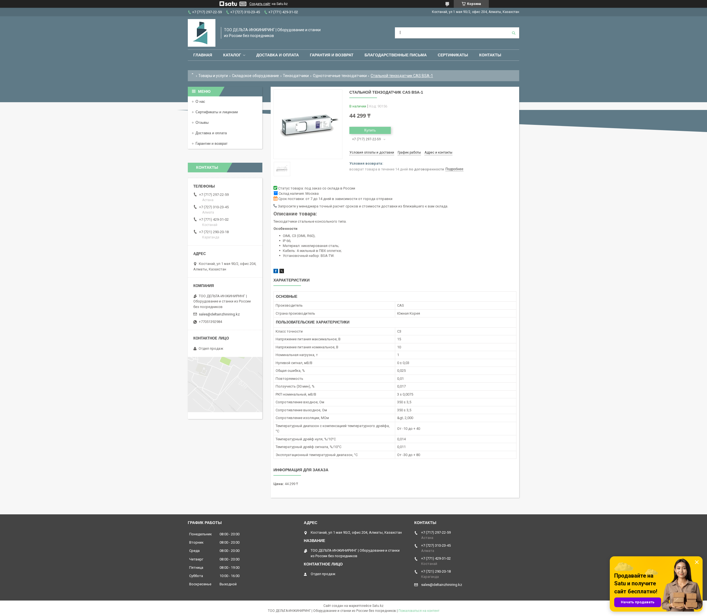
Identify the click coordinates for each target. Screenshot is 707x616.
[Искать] (513, 32)
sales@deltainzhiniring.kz (219, 314)
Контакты (490, 55)
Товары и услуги (213, 75)
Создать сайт (259, 4)
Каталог (232, 55)
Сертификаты (453, 55)
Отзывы (202, 122)
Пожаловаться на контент (419, 611)
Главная (202, 55)
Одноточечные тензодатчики (340, 75)
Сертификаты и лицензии (217, 112)
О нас (200, 101)
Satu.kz (378, 606)
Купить (370, 130)
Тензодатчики (296, 75)
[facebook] (275, 272)
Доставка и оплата (277, 55)
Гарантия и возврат (332, 55)
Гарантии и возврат (212, 143)
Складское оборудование (255, 75)
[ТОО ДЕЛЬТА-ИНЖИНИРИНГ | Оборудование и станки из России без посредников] (201, 33)
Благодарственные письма (396, 55)
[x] (281, 272)
